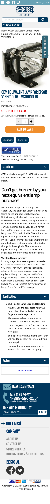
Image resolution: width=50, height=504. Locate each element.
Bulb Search (13, 25)
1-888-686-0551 (24, 398)
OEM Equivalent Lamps (20, 30)
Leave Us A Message (23, 387)
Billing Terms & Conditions (25, 454)
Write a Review (6, 102)
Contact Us (13, 444)
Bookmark (8, 139)
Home (4, 30)
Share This (22, 139)
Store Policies (16, 449)
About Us (12, 439)
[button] (46, 46)
